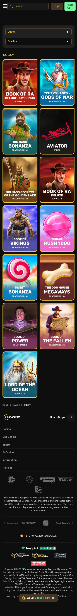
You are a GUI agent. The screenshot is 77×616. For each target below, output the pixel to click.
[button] (38, 41)
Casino (7, 429)
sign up (70, 6)
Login (57, 6)
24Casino (8, 452)
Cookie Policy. (42, 597)
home (5, 405)
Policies (7, 467)
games (16, 405)
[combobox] (38, 31)
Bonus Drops (57, 417)
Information (10, 460)
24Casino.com (28, 569)
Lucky (27, 405)
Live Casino (9, 436)
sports (7, 444)
